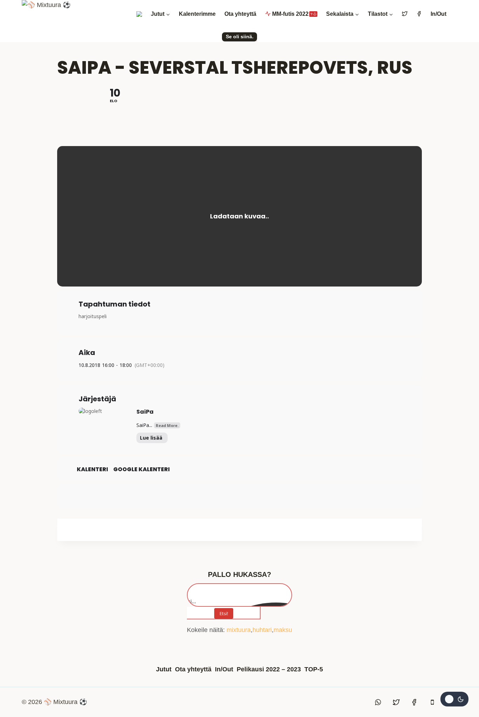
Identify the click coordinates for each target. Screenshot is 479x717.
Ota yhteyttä (240, 14)
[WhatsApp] (378, 702)
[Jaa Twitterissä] (239, 496)
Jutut (163, 669)
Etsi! (224, 613)
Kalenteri (92, 469)
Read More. (167, 425)
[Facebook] (414, 702)
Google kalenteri (141, 469)
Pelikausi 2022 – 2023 (269, 669)
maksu (283, 629)
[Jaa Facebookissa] (222, 496)
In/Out (438, 14)
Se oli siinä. (240, 36)
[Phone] (432, 702)
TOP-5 (313, 669)
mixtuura (239, 629)
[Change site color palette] (454, 699)
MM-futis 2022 (292, 14)
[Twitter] (396, 702)
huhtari (262, 629)
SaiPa (145, 412)
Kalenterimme (197, 14)
